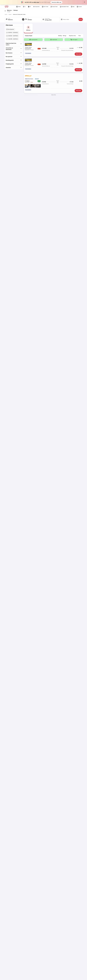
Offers (19, 6)
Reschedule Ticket (65, 6)
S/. (25, 6)
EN (30, 6)
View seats (78, 54)
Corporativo (37, 6)
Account (80, 6)
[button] (23, 19)
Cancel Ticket (55, 6)
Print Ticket (46, 6)
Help (73, 6)
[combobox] (14, 19)
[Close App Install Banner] (84, 2)
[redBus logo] (6, 7)
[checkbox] (14, 34)
